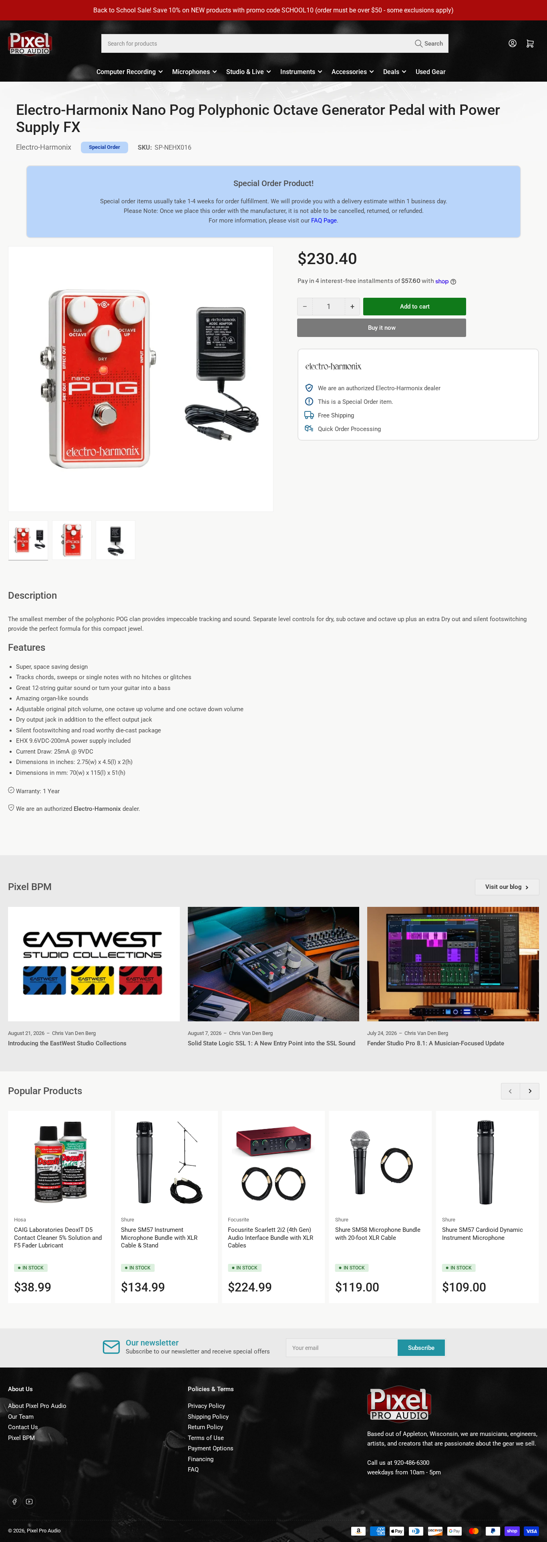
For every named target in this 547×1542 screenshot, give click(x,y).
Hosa (20, 1220)
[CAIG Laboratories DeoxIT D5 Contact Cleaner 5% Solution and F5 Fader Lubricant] (59, 1162)
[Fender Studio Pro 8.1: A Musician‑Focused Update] (453, 964)
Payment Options (210, 1448)
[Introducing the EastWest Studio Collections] (94, 964)
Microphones (191, 72)
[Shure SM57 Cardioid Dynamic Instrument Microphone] (487, 1162)
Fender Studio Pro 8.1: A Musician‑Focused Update (435, 1043)
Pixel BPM (21, 1438)
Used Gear (431, 72)
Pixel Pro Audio (43, 1531)
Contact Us (23, 1427)
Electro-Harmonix (43, 147)
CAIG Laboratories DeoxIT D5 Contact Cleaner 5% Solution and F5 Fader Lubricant (58, 1237)
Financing (200, 1459)
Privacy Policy (206, 1406)
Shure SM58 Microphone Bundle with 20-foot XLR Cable (377, 1233)
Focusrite (238, 1220)
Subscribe (421, 1348)
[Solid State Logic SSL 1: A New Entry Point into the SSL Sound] (274, 964)
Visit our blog (503, 886)
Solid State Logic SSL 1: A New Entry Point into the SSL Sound (271, 1043)
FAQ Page (324, 220)
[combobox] (275, 43)
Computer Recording (126, 72)
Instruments (297, 72)
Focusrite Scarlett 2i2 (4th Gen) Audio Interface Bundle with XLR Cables (270, 1237)
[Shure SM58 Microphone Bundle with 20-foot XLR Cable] (380, 1162)
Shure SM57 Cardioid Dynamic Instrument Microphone (482, 1233)
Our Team (21, 1416)
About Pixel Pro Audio (37, 1406)
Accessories (349, 72)
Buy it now (382, 327)
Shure (127, 1220)
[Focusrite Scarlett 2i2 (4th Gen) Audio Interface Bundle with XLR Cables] (273, 1162)
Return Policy (205, 1427)
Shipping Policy (208, 1416)
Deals (391, 72)
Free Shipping (336, 415)
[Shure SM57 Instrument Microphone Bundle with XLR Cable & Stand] (166, 1162)
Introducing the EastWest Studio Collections (67, 1043)
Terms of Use (206, 1438)
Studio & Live (245, 72)
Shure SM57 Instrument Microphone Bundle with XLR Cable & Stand (159, 1237)
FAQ (193, 1469)
